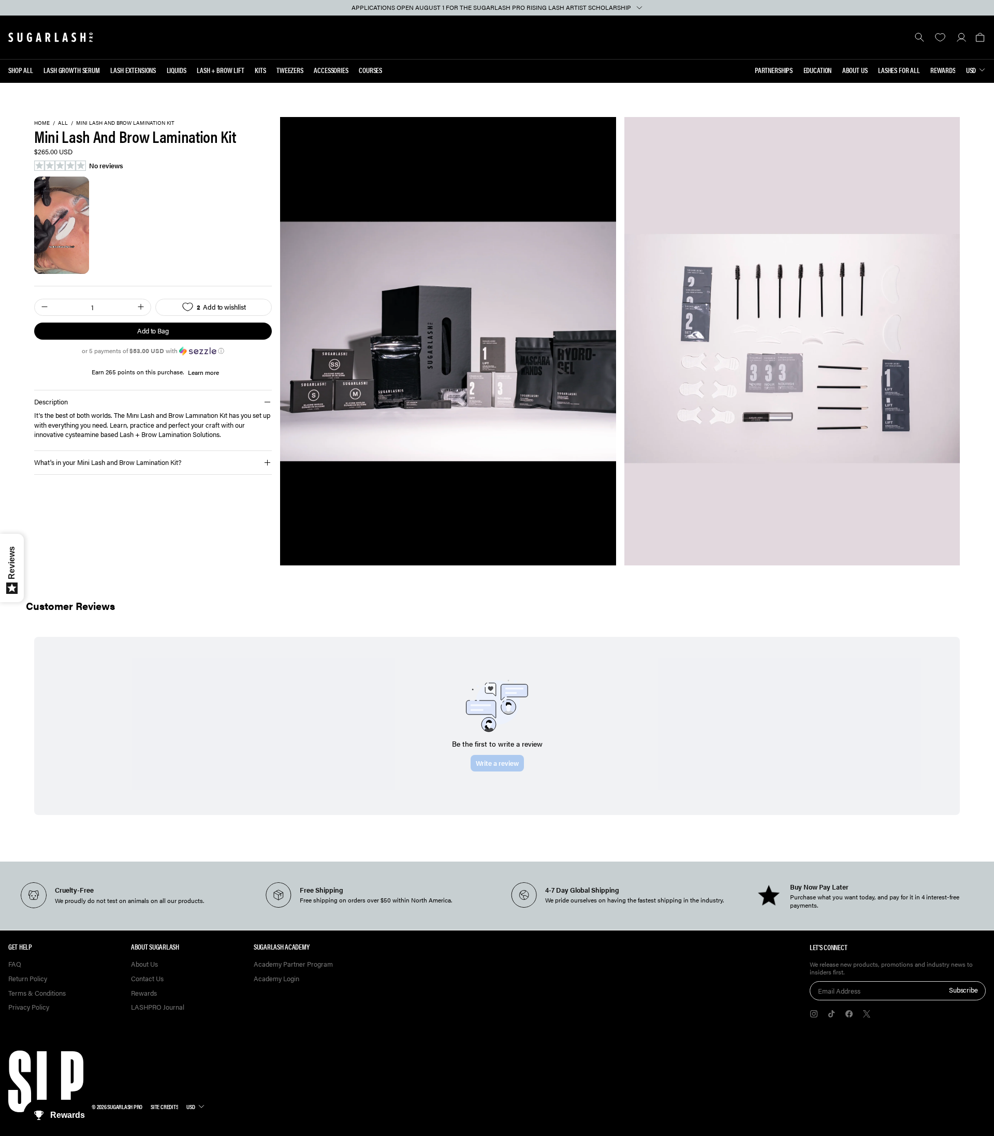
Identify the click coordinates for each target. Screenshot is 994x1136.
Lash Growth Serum (71, 70)
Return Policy (27, 978)
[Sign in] (961, 37)
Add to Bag (153, 331)
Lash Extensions (133, 70)
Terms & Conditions (37, 993)
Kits (260, 70)
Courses (370, 70)
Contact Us (147, 978)
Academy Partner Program (293, 964)
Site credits (164, 1106)
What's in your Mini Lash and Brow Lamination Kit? (107, 462)
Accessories (331, 70)
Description (51, 401)
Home (42, 123)
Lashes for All (899, 70)
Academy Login (276, 978)
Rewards (942, 70)
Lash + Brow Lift (220, 70)
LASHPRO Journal (157, 1007)
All (63, 123)
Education (817, 70)
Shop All (20, 70)
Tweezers (289, 70)
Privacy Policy (28, 1007)
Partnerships (774, 70)
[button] (980, 37)
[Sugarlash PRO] (50, 37)
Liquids (176, 70)
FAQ (14, 964)
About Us (855, 70)
